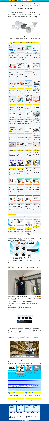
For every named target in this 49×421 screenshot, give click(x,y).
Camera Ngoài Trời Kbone (29, 386)
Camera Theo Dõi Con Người (12, 406)
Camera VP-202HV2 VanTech (38, 216)
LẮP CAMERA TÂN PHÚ (13, 0)
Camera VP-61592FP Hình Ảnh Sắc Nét (31, 216)
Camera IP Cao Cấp (19, 409)
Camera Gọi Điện (11, 409)
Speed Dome (38, 42)
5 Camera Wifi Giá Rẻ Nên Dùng (29, 385)
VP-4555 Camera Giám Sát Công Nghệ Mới (23, 216)
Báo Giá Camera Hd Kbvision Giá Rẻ (12, 370)
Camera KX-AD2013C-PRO (28, 201)
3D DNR (15, 42)
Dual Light (18, 42)
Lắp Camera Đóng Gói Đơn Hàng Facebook (12, 398)
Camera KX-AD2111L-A (20, 201)
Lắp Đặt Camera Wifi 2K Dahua (11, 386)
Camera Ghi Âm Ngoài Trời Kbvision (24, 8)
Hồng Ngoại (22, 42)
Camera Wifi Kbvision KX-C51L (28, 165)
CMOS (29, 42)
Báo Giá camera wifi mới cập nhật (24, 386)
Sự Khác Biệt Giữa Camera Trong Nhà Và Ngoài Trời (30, 398)
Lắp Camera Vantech (27, 407)
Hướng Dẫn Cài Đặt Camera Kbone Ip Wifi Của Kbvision (28, 370)
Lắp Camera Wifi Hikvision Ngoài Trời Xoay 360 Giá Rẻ (13, 385)
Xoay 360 (31, 42)
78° (20, 42)
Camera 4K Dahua (19, 408)
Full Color (25, 42)
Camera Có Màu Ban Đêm (12, 407)
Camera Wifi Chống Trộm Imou (17, 386)
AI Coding (35, 42)
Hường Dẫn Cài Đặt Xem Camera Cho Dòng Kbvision (36, 370)
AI (16, 42)
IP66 (13, 42)
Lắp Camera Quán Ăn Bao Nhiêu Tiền (29, 392)
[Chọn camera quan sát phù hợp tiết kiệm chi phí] (39, 5)
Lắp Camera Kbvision (27, 406)
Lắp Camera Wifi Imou (27, 409)
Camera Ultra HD (19, 410)
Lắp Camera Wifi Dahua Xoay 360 (22, 385)
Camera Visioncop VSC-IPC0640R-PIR (14, 216)
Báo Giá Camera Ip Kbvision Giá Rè (20, 371)
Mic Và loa (11, 42)
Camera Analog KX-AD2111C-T (36, 165)
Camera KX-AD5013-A (12, 201)
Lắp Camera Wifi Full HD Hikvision (35, 385)
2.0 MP (27, 42)
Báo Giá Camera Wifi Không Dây (11, 392)
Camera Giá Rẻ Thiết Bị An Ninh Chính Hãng (13, 43)
